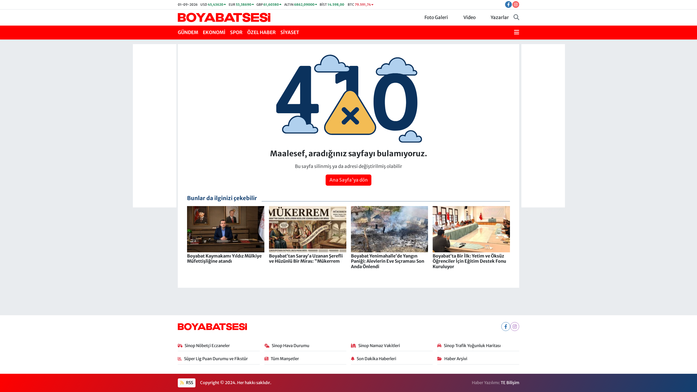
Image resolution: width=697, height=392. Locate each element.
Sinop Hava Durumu (290, 345)
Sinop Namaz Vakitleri (379, 345)
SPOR (236, 32)
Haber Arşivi (455, 358)
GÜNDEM (188, 32)
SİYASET (289, 32)
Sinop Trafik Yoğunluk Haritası (472, 345)
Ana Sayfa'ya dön (348, 180)
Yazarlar (500, 17)
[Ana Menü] (516, 32)
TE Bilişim (510, 382)
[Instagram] (514, 326)
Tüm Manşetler (285, 358)
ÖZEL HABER (261, 32)
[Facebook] (505, 326)
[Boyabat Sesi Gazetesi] (224, 17)
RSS (189, 382)
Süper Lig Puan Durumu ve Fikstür (216, 358)
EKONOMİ (214, 32)
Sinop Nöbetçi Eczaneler (207, 345)
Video (469, 17)
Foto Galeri (436, 17)
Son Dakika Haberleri (376, 358)
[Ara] (516, 17)
